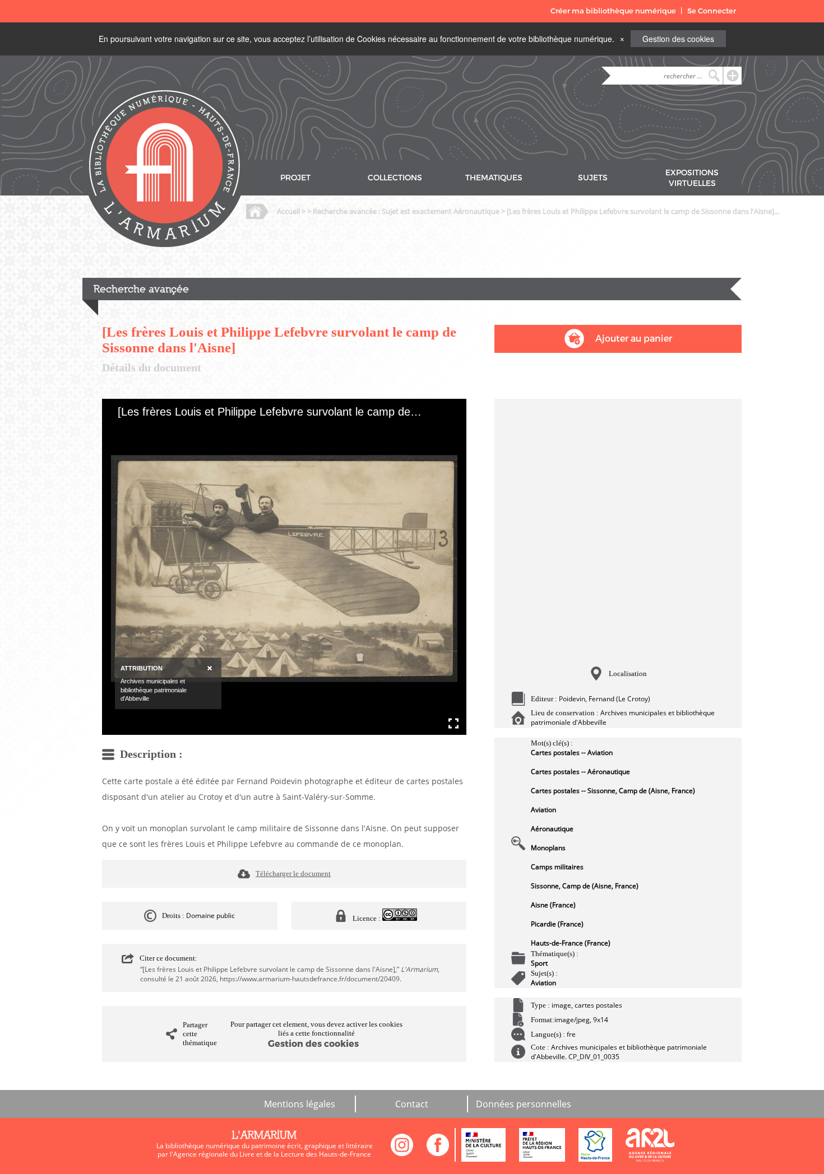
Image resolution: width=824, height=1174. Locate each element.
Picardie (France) (557, 924)
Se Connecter (711, 11)
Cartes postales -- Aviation (572, 752)
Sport (539, 963)
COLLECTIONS (395, 178)
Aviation (543, 809)
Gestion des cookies (678, 38)
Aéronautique (552, 828)
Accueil (288, 211)
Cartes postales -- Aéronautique (580, 771)
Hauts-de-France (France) (570, 943)
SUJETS (593, 178)
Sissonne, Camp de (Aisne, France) (584, 886)
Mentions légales (299, 1104)
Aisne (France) (553, 905)
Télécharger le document (293, 873)
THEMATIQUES (493, 178)
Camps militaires (557, 867)
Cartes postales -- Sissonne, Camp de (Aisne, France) (613, 790)
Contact (411, 1104)
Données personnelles (523, 1104)
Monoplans (548, 847)
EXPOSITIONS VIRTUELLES (692, 178)
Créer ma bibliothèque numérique (613, 11)
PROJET (295, 178)
